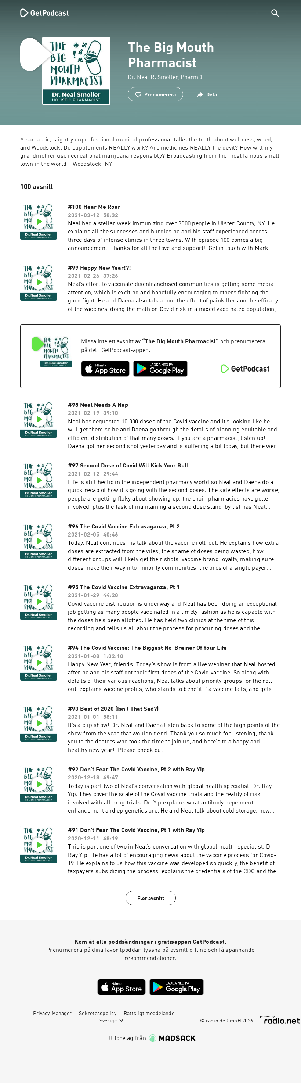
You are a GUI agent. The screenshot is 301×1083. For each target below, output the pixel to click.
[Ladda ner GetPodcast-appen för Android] (160, 369)
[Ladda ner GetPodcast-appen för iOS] (105, 369)
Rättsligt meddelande (149, 1013)
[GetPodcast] (39, 13)
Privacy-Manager (52, 1013)
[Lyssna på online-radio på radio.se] (280, 1020)
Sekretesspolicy (97, 1013)
